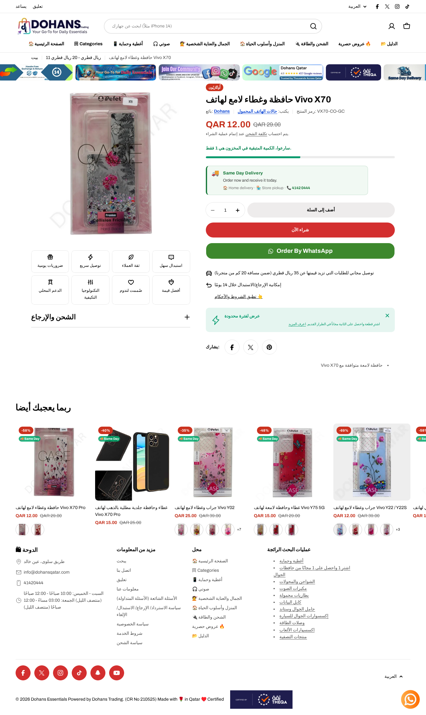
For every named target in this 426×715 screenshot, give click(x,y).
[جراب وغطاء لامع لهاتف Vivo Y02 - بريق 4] (196, 529)
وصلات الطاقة (292, 622)
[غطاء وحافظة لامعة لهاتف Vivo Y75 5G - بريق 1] (260, 529)
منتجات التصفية (293, 636)
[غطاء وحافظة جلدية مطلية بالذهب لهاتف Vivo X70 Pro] (133, 462)
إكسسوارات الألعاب (297, 630)
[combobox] (213, 26)
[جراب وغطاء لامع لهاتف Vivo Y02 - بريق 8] (228, 529)
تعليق (38, 6)
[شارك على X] (250, 347)
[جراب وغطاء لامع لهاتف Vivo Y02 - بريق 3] (181, 529)
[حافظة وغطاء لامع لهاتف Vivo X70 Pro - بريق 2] (37, 529)
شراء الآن (300, 230)
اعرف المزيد (297, 324)
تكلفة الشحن (256, 134)
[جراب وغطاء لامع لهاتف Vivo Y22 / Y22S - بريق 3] (371, 529)
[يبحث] (313, 26)
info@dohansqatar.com (47, 572)
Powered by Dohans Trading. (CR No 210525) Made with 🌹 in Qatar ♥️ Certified (146, 699)
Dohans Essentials (49, 699)
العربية (354, 6)
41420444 (33, 582)
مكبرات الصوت (293, 588)
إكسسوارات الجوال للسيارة (303, 616)
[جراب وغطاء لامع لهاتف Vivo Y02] (213, 462)
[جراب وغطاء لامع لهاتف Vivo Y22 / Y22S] (371, 462)
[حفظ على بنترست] (269, 347)
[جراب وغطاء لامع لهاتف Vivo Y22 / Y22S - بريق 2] (355, 529)
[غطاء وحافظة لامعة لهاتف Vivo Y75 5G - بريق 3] (291, 529)
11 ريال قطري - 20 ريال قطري (73, 57)
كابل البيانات (290, 602)
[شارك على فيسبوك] (232, 347)
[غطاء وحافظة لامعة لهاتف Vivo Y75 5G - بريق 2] (276, 529)
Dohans (222, 111)
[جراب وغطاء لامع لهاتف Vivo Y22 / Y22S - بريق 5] (386, 529)
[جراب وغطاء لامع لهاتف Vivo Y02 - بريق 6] (212, 529)
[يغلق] (387, 315)
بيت (34, 57)
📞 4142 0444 (298, 188)
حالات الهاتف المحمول (257, 111)
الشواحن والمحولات (297, 581)
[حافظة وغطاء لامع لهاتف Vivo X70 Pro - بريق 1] (22, 529)
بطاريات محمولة (294, 595)
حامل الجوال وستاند (297, 609)
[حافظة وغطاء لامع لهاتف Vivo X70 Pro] (54, 462)
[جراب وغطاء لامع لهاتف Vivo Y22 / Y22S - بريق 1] (339, 529)
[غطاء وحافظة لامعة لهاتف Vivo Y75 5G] (292, 462)
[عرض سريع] (83, 437)
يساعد (21, 6)
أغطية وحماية (291, 561)
